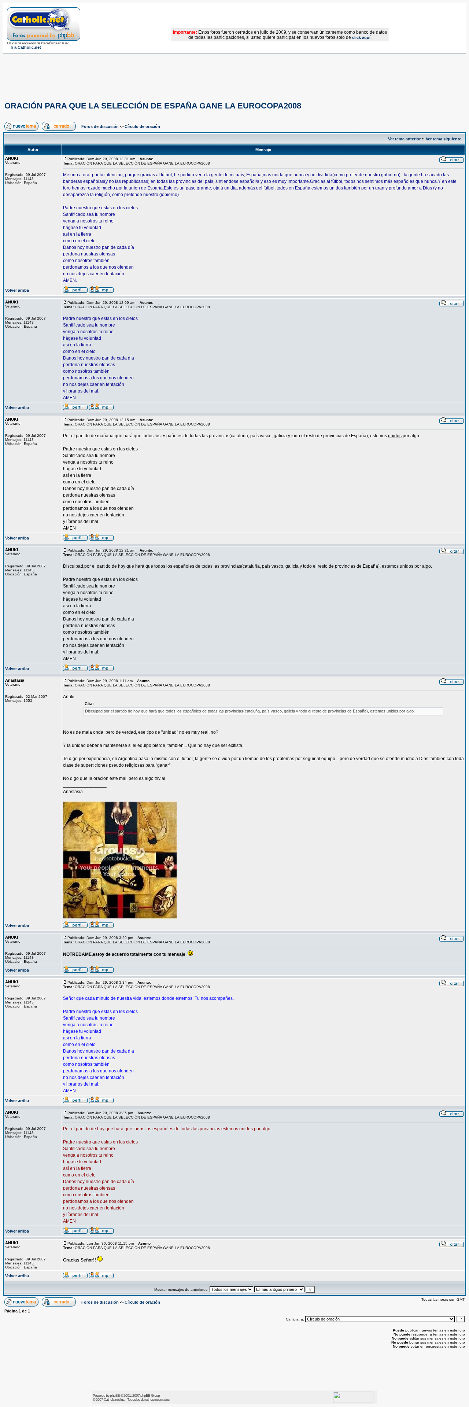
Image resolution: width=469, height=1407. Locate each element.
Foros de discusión (100, 126)
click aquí (361, 37)
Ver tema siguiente (443, 139)
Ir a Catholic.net (26, 47)
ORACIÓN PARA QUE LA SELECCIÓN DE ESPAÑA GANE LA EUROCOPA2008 (152, 105)
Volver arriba (17, 290)
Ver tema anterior (404, 139)
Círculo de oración (142, 126)
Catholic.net (111, 1399)
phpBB (115, 1395)
